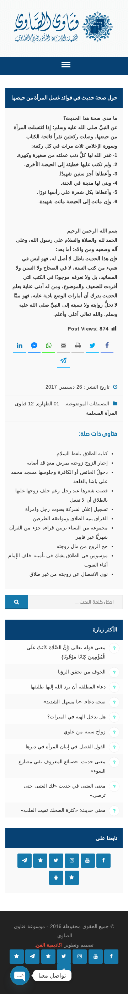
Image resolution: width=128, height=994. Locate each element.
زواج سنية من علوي (85, 731)
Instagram (72, 861)
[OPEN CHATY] (20, 975)
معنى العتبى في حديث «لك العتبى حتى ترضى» (65, 790)
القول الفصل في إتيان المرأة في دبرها (66, 746)
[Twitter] (64, 956)
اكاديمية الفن (49, 945)
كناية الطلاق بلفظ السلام (82, 453)
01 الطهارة (48, 403)
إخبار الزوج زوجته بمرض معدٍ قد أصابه (67, 463)
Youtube (88, 861)
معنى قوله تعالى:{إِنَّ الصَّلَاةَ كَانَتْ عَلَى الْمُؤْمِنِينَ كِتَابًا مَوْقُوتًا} (66, 652)
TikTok (40, 861)
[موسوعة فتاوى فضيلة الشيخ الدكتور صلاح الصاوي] (64, 27)
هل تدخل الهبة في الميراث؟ (76, 716)
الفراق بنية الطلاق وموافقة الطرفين (70, 518)
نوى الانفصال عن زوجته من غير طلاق (69, 574)
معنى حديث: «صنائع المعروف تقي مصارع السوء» (62, 766)
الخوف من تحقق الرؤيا (82, 672)
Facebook (103, 861)
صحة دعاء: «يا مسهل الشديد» (74, 701)
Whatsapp (72, 878)
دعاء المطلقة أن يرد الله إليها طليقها (68, 687)
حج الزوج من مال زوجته (82, 546)
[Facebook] (111, 956)
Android (56, 878)
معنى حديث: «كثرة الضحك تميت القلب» (63, 810)
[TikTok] (48, 956)
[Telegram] (32, 956)
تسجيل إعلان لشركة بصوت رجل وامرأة (66, 509)
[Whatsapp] (17, 956)
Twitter (56, 861)
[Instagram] (80, 956)
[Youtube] (96, 956)
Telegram (24, 861)
